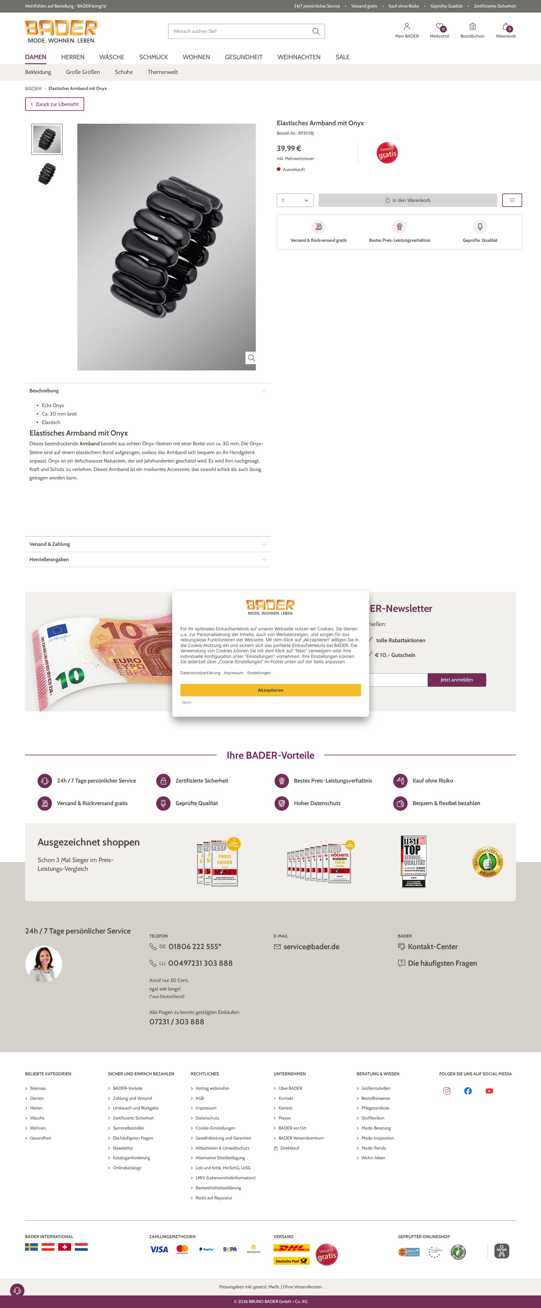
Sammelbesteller (128, 1128)
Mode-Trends (374, 1148)
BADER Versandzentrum (301, 1138)
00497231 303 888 (200, 963)
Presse (285, 1118)
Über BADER (290, 1088)
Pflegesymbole (375, 1108)
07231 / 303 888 (176, 1021)
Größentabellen (376, 1088)
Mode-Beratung (376, 1128)
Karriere (285, 1108)
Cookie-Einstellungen (215, 1128)
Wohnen (38, 1128)
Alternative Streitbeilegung (220, 1158)
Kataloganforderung (131, 1158)
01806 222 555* (194, 946)
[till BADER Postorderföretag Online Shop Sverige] (31, 1247)
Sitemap (38, 1088)
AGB (200, 1098)
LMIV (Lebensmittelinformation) (225, 1178)
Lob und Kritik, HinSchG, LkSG (223, 1168)
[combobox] (246, 31)
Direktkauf (290, 1148)
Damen (37, 1098)
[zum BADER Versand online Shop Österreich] (48, 1247)
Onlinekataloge (127, 1168)
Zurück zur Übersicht (57, 104)
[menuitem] (36, 57)
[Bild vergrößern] (251, 358)
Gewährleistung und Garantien (223, 1138)
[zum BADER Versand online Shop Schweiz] (64, 1247)
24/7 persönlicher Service (317, 6)
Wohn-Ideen (373, 1158)
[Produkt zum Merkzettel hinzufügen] (512, 200)
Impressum (206, 1108)
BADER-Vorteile (127, 1088)
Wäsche (37, 1118)
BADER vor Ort (292, 1128)
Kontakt (286, 1098)
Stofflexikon (373, 1118)
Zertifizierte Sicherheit (133, 1118)
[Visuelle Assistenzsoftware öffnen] (498, 1251)
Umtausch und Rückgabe (136, 1108)
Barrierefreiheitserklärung (218, 1188)
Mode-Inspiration (378, 1138)
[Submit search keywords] (316, 31)
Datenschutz (207, 1118)
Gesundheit (40, 1138)
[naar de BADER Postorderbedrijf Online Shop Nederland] (81, 1247)
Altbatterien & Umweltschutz (223, 1148)
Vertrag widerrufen (212, 1088)
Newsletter (123, 1148)
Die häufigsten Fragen (133, 1138)
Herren (36, 1108)
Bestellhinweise (376, 1098)
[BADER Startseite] (61, 31)
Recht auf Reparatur (214, 1198)
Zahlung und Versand (132, 1098)
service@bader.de (311, 946)
